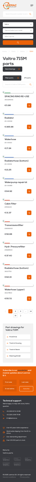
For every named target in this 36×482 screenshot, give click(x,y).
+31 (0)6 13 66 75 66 (13, 414)
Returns (6, 450)
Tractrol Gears (14, 349)
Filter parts (9, 78)
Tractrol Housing (15, 343)
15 (15, 315)
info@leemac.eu (11, 418)
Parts (14, 51)
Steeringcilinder (15, 356)
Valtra (22, 51)
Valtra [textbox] (7, 24)
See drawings (10, 69)
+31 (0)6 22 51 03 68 (13, 411)
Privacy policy (25, 477)
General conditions (9, 477)
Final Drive (13, 337)
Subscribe (26, 388)
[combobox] (18, 24)
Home (4, 51)
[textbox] (18, 30)
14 (31, 311)
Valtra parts (8, 453)
